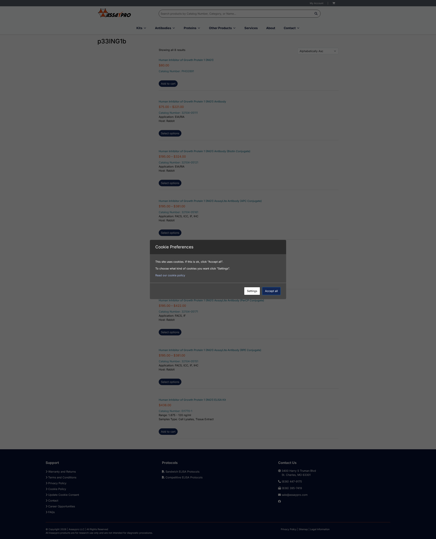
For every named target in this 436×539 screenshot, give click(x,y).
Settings (252, 291)
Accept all (271, 291)
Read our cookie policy (170, 275)
